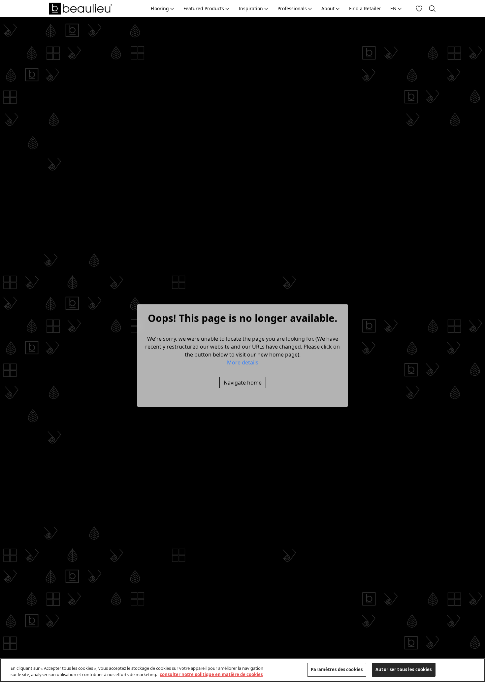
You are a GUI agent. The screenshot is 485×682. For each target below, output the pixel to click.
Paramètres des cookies (337, 669)
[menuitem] (162, 8)
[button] (242, 362)
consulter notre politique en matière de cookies (211, 675)
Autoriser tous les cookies (403, 669)
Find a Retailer (365, 8)
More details (242, 362)
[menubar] (276, 8)
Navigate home (243, 382)
